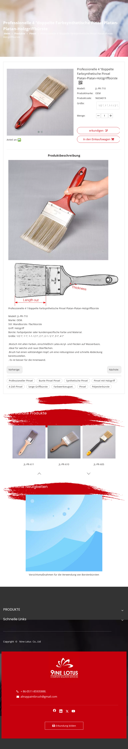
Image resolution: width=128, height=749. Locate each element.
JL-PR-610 (64, 464)
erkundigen (96, 130)
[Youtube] (73, 711)
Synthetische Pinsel (77, 380)
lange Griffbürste (38, 386)
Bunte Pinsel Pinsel (49, 380)
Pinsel (82, 386)
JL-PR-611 (29, 464)
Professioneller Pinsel (21, 380)
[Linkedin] (61, 711)
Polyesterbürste (101, 386)
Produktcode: (84, 98)
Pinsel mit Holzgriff (104, 380)
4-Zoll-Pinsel (15, 386)
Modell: (81, 88)
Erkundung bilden (65, 725)
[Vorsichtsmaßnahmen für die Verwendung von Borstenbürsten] (64, 533)
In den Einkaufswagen (96, 139)
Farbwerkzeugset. (63, 386)
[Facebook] (54, 711)
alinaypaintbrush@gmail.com (36, 696)
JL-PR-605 (99, 464)
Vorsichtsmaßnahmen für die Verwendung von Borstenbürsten (64, 574)
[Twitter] (67, 711)
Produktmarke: (85, 93)
